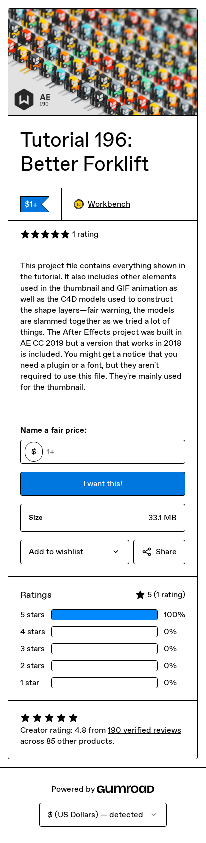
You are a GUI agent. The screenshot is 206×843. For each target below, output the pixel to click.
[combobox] (75, 552)
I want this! (103, 483)
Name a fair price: (53, 430)
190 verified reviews (145, 730)
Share (166, 551)
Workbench (109, 204)
